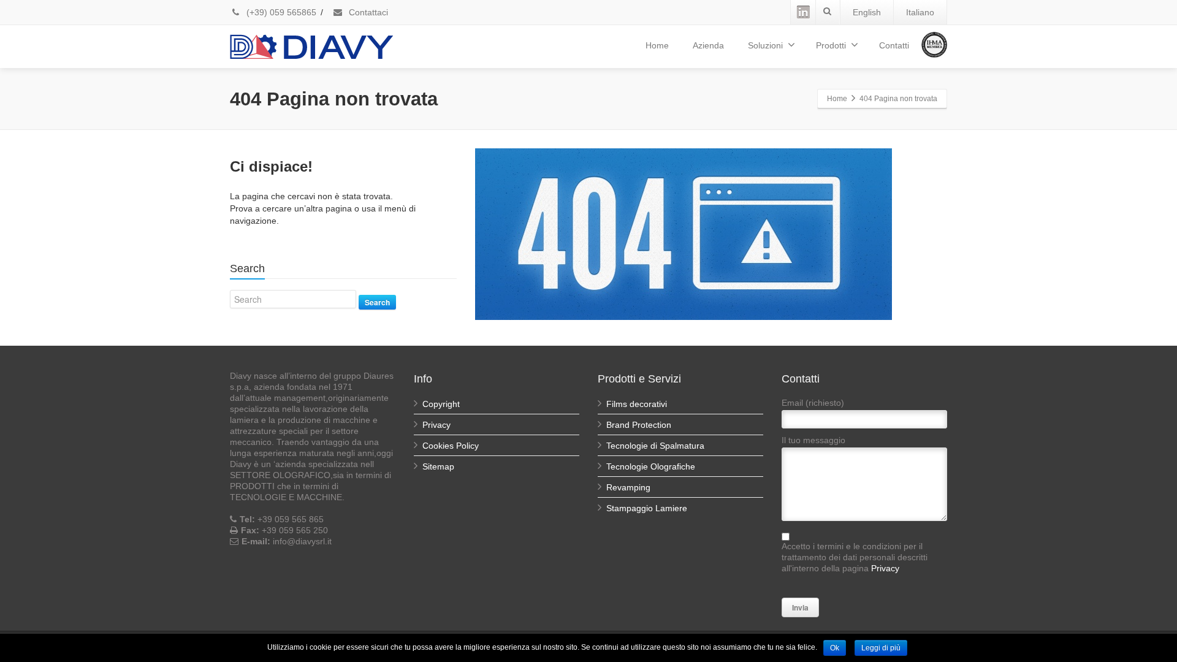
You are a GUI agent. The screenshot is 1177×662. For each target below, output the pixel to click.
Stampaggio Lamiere (646, 508)
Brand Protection (638, 425)
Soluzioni (765, 45)
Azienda (708, 45)
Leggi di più (881, 648)
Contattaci (367, 12)
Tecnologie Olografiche (650, 466)
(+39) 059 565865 (280, 12)
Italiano (920, 12)
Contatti (894, 45)
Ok (834, 648)
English (867, 12)
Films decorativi (636, 404)
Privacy (436, 425)
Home (657, 45)
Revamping (628, 487)
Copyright (441, 404)
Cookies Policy (450, 446)
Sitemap (438, 466)
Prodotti (831, 45)
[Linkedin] (803, 12)
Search (377, 302)
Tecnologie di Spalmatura (655, 446)
